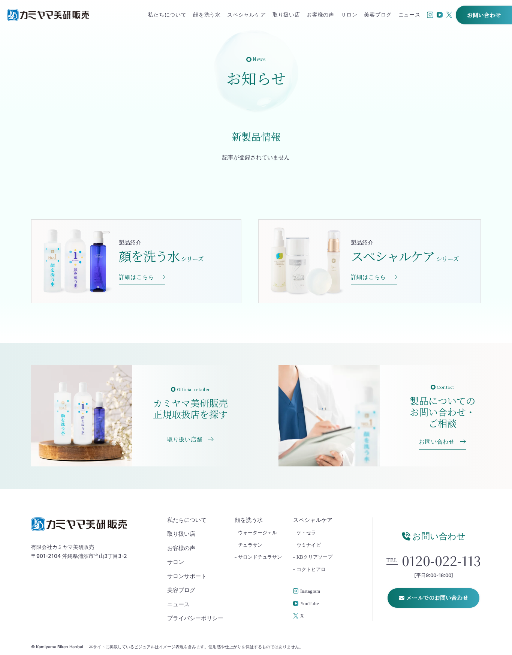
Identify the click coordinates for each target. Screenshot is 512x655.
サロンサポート (187, 576)
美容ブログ (378, 15)
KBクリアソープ (314, 557)
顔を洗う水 (207, 15)
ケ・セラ (306, 532)
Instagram (310, 591)
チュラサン (250, 545)
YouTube (309, 603)
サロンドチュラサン (260, 557)
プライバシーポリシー (195, 618)
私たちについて (167, 15)
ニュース (409, 15)
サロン (349, 15)
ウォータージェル (257, 532)
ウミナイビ (308, 545)
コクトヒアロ (311, 569)
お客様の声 (320, 15)
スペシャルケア (246, 15)
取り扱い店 (286, 15)
